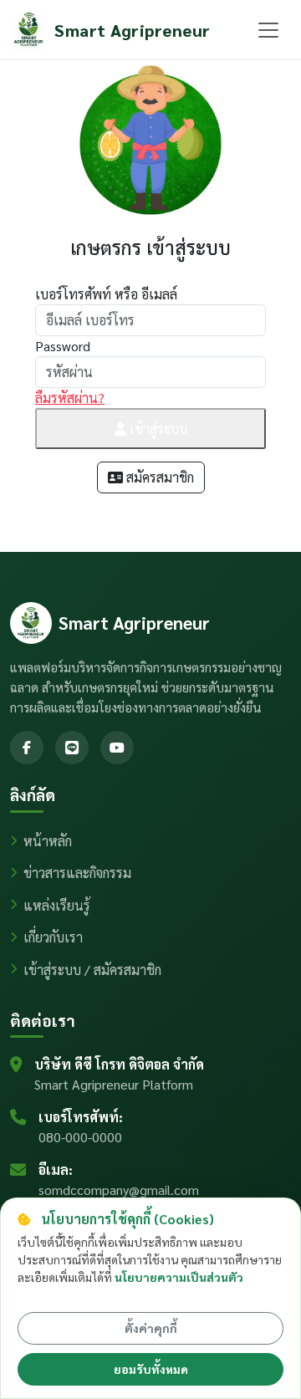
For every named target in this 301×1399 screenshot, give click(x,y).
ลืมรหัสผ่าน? (70, 397)
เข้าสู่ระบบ (156, 428)
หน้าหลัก (47, 841)
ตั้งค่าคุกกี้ (151, 1327)
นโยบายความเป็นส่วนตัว (179, 1276)
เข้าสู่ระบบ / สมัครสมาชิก (92, 969)
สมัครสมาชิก (158, 477)
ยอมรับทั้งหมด (151, 1368)
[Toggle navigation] (268, 30)
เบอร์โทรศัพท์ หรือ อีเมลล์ (106, 294)
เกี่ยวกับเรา (53, 937)
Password (62, 346)
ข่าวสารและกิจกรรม (77, 872)
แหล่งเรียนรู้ (56, 905)
